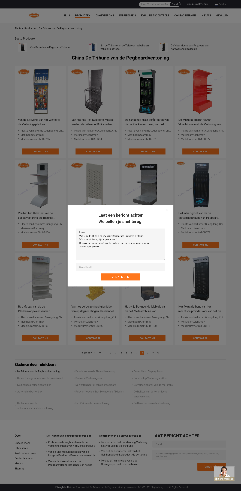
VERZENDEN (120, 277)
